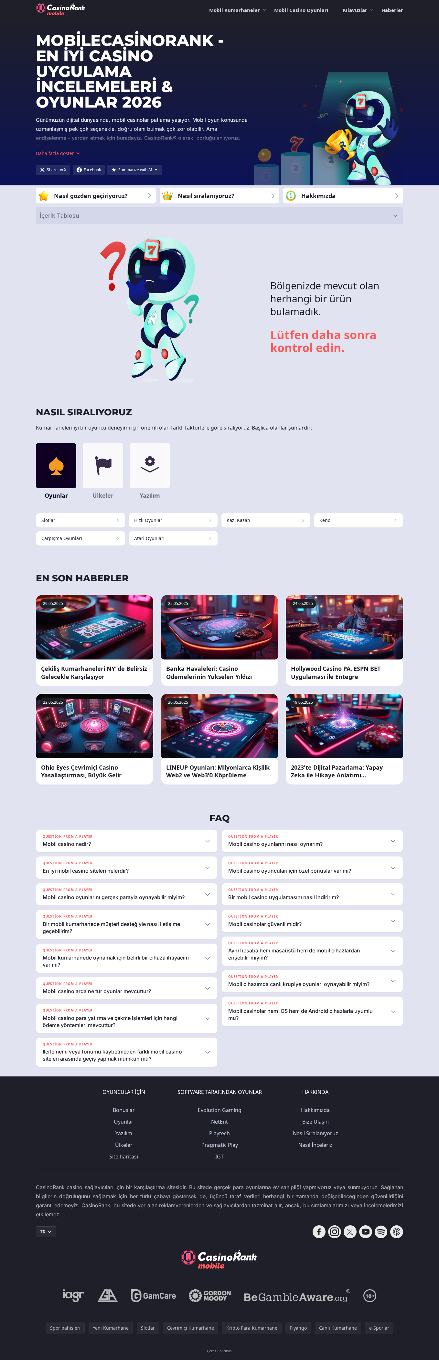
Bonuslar (124, 1110)
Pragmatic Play (219, 1144)
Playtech (219, 1133)
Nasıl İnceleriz (315, 1144)
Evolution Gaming (219, 1110)
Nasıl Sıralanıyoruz (315, 1133)
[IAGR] (73, 1295)
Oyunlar (124, 1121)
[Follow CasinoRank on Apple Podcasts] (396, 1231)
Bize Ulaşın (315, 1121)
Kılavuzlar (355, 10)
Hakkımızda (315, 1110)
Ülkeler (124, 1144)
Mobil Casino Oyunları (301, 10)
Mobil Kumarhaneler (234, 10)
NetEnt (219, 1121)
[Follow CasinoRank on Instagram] (334, 1231)
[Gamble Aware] (297, 1295)
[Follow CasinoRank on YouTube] (365, 1231)
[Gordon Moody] (210, 1295)
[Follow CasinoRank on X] (350, 1231)
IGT (219, 1156)
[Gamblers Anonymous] (107, 1295)
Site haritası (123, 1156)
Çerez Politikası (219, 1350)
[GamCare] (153, 1295)
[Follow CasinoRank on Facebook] (319, 1231)
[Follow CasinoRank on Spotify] (381, 1231)
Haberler (392, 10)
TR (43, 1232)
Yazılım (123, 1133)
